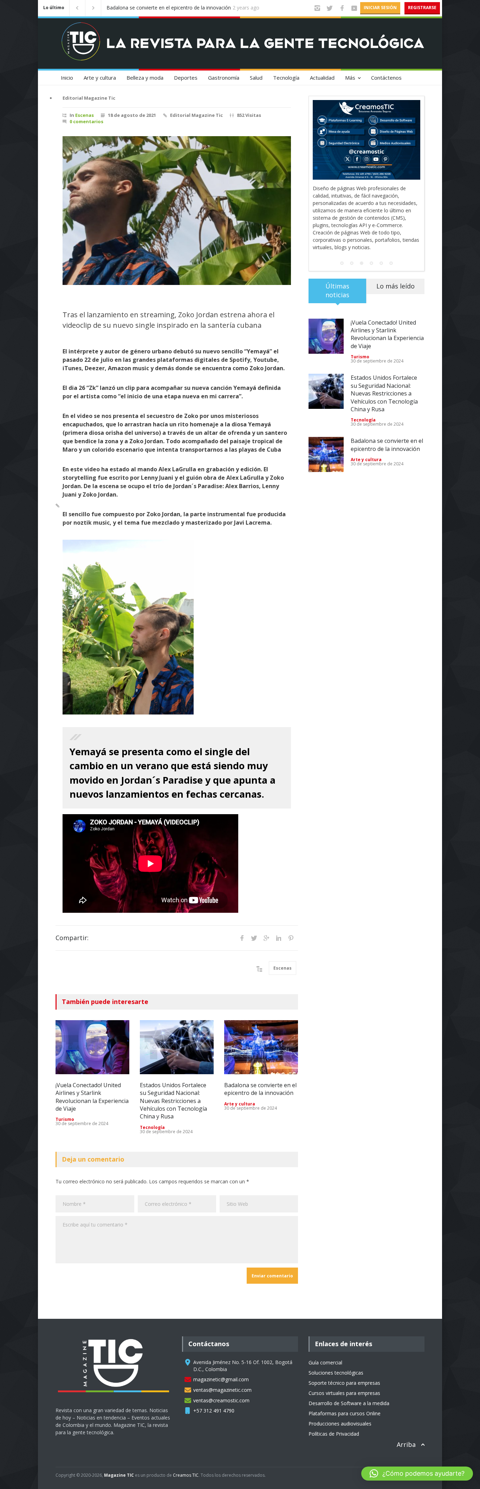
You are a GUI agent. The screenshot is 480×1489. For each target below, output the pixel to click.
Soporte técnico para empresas (344, 1383)
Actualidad (322, 77)
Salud (256, 77)
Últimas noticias (337, 261)
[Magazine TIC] (80, 48)
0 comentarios (86, 121)
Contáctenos (386, 77)
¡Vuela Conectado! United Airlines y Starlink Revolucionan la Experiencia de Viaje (173, 8)
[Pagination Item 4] (371, 233)
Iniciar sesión (380, 8)
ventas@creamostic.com (221, 1400)
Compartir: (72, 938)
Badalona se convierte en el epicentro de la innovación (260, 1089)
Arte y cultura (100, 77)
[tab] (338, 263)
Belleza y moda (145, 77)
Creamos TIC (186, 1475)
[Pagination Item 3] (361, 233)
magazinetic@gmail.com (221, 1379)
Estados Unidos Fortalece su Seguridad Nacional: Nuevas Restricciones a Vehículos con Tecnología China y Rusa (173, 1101)
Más (350, 77)
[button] (417, 1474)
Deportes (185, 77)
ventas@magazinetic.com (222, 1390)
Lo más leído (395, 256)
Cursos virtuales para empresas (344, 1393)
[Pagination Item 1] (342, 233)
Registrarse (422, 8)
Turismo (65, 1119)
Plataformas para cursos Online (345, 1413)
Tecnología (286, 77)
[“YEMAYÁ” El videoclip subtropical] (177, 210)
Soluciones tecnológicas (336, 1372)
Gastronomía (223, 77)
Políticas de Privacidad (334, 1433)
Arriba (406, 1444)
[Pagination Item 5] (381, 233)
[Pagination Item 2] (351, 233)
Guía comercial (325, 1362)
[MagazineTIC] (117, 1398)
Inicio (67, 77)
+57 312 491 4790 (213, 1410)
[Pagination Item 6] (391, 233)
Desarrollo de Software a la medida (349, 1403)
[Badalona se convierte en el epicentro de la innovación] (261, 1047)
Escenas (84, 115)
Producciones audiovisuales (340, 1423)
